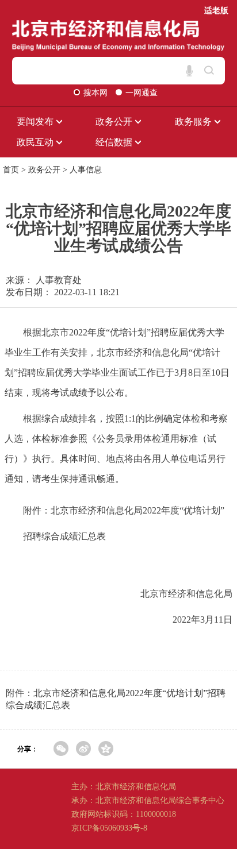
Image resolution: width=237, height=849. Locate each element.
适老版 (216, 10)
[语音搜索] (189, 70)
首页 (11, 169)
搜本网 (96, 92)
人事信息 (86, 169)
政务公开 (44, 169)
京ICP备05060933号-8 (109, 828)
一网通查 (141, 92)
